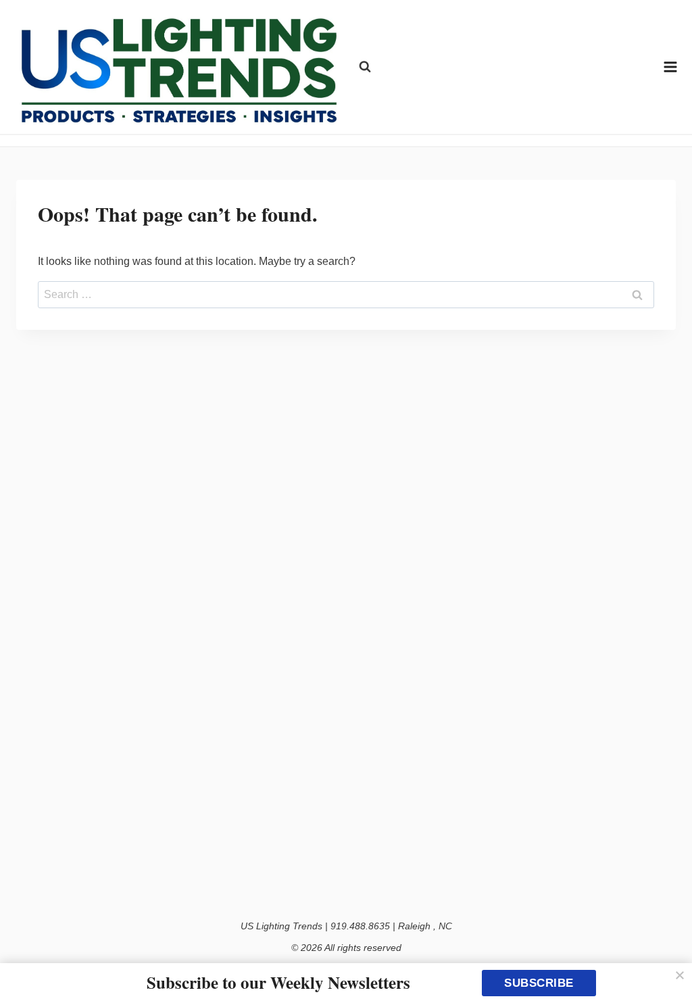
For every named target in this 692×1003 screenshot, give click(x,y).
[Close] (680, 975)
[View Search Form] (365, 67)
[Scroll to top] (666, 964)
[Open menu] (671, 66)
